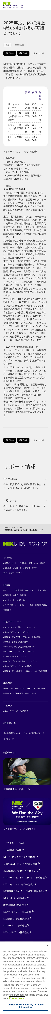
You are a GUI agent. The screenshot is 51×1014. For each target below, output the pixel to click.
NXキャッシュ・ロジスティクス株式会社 (25, 877)
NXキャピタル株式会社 (16, 898)
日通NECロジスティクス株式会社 (21, 864)
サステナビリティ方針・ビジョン (17, 632)
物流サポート (31, 693)
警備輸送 (7, 693)
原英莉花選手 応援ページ (16, 789)
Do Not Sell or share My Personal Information (26, 1006)
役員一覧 (17, 568)
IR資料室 (7, 595)
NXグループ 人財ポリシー (14, 652)
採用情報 (9, 723)
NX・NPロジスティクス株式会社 (21, 857)
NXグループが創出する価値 (15, 661)
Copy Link (40, 53)
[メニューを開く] (45, 5)
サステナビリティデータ (13, 666)
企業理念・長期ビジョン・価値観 (32, 563)
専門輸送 (41, 689)
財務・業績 (42, 590)
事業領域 (7, 683)
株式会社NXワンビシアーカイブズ (21, 871)
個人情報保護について (11, 733)
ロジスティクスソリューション (23, 689)
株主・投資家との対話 (38, 605)
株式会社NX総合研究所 (16, 905)
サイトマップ (8, 739)
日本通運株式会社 (13, 850)
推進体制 (30, 652)
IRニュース (8, 590)
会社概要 (7, 568)
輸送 (6, 689)
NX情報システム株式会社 (17, 919)
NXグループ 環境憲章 (32, 637)
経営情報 (19, 590)
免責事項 (7, 610)
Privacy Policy (17, 998)
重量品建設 (18, 693)
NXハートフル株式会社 (16, 925)
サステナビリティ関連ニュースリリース (19, 627)
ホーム (5, 528)
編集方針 (29, 666)
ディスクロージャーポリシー (15, 605)
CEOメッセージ (10, 563)
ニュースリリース (17, 528)
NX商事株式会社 (13, 891)
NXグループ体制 (31, 568)
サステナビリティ (12, 622)
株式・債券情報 (20, 595)
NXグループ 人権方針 (12, 637)
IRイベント (30, 590)
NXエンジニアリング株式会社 (19, 884)
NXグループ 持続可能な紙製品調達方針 (19, 647)
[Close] (47, 945)
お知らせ (24, 711)
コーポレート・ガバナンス (14, 600)
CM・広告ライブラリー (13, 573)
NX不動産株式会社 (36, 891)
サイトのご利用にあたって (34, 733)
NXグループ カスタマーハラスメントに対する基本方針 (26, 671)
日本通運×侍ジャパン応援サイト (19, 829)
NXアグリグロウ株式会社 (17, 932)
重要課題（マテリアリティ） (15, 656)
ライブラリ (33, 661)
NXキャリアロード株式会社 (18, 912)
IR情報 (6, 585)
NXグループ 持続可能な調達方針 (16, 642)
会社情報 (7, 558)
